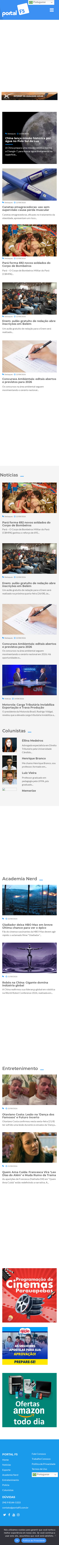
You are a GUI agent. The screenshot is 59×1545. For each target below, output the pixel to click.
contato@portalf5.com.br (15, 1507)
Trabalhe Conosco (41, 1458)
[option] (29, 96)
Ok (17, 1540)
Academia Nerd (10, 1474)
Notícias (6, 1464)
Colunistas (7, 1490)
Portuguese (42, 1474)
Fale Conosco (39, 1453)
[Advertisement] (29, 50)
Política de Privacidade (43, 1463)
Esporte (6, 1469)
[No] (55, 1535)
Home (5, 1459)
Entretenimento (10, 1479)
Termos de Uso (39, 1468)
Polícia (5, 1484)
